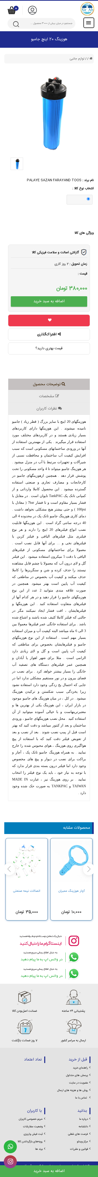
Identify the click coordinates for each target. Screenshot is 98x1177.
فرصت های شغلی (78, 1134)
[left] (89, 869)
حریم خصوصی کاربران (31, 1119)
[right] (9, 869)
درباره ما (83, 1119)
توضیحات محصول (47, 384)
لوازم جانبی (77, 59)
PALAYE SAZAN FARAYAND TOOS (54, 180)
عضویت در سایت (78, 1083)
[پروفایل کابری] (32, 10)
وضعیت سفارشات (33, 1126)
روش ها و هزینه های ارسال (72, 1090)
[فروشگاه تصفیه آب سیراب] (67, 9)
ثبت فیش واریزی (33, 1134)
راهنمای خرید (80, 1068)
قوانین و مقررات (79, 1149)
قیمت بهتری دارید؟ (49, 349)
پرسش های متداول (77, 1075)
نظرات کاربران (47, 409)
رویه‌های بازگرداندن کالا (30, 1142)
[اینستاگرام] (49, 940)
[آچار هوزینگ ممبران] (71, 862)
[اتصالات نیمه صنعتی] (26, 862)
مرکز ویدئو (82, 1142)
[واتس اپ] (49, 957)
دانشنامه (83, 1126)
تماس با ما (81, 1098)
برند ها (39, 1149)
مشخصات (47, 396)
